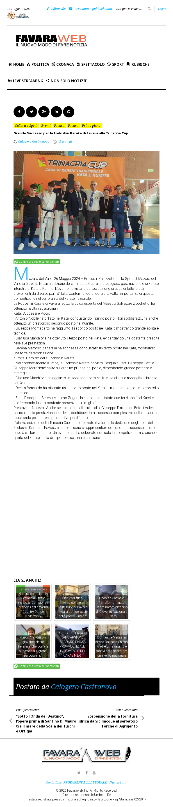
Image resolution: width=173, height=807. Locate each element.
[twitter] (78, 772)
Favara (59, 125)
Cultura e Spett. (26, 125)
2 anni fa (65, 141)
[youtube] (94, 772)
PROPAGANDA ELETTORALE (85, 782)
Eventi (45, 125)
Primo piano (91, 125)
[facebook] (86, 772)
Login (162, 9)
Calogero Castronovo (33, 141)
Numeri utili (118, 782)
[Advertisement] (93, 473)
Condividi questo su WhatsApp (39, 261)
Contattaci (53, 782)
